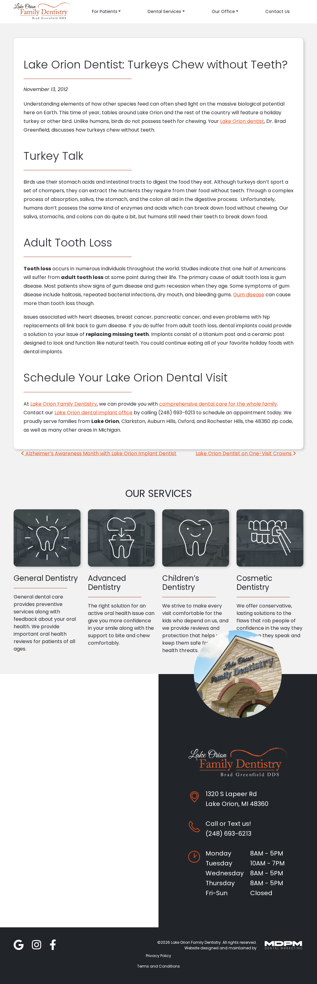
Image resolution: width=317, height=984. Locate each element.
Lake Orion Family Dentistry (63, 403)
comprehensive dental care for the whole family (218, 403)
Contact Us (277, 11)
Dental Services (164, 11)
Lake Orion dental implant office (93, 412)
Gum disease (248, 294)
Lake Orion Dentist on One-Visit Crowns (244, 453)
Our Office (223, 11)
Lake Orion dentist (242, 121)
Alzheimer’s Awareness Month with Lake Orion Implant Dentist (100, 453)
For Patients (104, 11)
